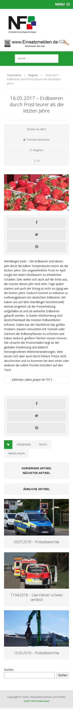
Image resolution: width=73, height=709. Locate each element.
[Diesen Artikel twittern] (36, 235)
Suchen (9, 669)
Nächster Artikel (36, 473)
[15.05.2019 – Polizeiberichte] (36, 644)
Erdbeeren (24, 444)
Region (38, 150)
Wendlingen (16, 453)
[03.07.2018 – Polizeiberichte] (36, 533)
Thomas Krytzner (38, 139)
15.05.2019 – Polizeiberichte (36, 652)
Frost (43, 444)
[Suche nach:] (36, 58)
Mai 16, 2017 (38, 129)
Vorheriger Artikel (36, 468)
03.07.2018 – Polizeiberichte (36, 541)
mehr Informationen (37, 701)
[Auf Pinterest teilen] (36, 247)
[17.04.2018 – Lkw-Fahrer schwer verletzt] (36, 586)
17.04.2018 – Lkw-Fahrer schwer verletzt (36, 597)
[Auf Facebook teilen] (36, 223)
